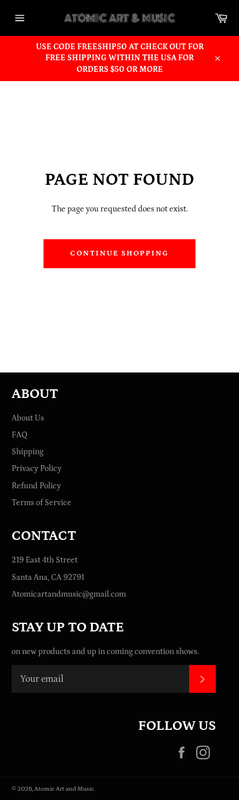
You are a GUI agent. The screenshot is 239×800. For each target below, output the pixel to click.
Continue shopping (119, 253)
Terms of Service (41, 502)
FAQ (19, 435)
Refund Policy (36, 486)
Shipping (28, 451)
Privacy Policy (36, 468)
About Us (28, 418)
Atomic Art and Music (64, 788)
